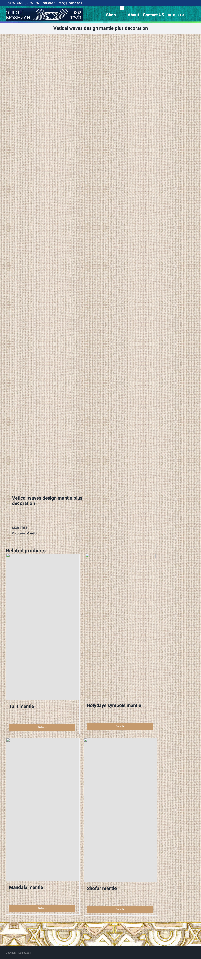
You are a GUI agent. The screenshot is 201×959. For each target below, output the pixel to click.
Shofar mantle (102, 888)
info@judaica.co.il (70, 3)
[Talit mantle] (42, 627)
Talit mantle (21, 706)
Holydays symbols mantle (114, 705)
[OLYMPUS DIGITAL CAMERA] (42, 261)
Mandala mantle (26, 887)
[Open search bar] (122, 8)
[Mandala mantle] (42, 809)
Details (42, 727)
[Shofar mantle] (120, 810)
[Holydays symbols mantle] (120, 626)
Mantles (32, 533)
